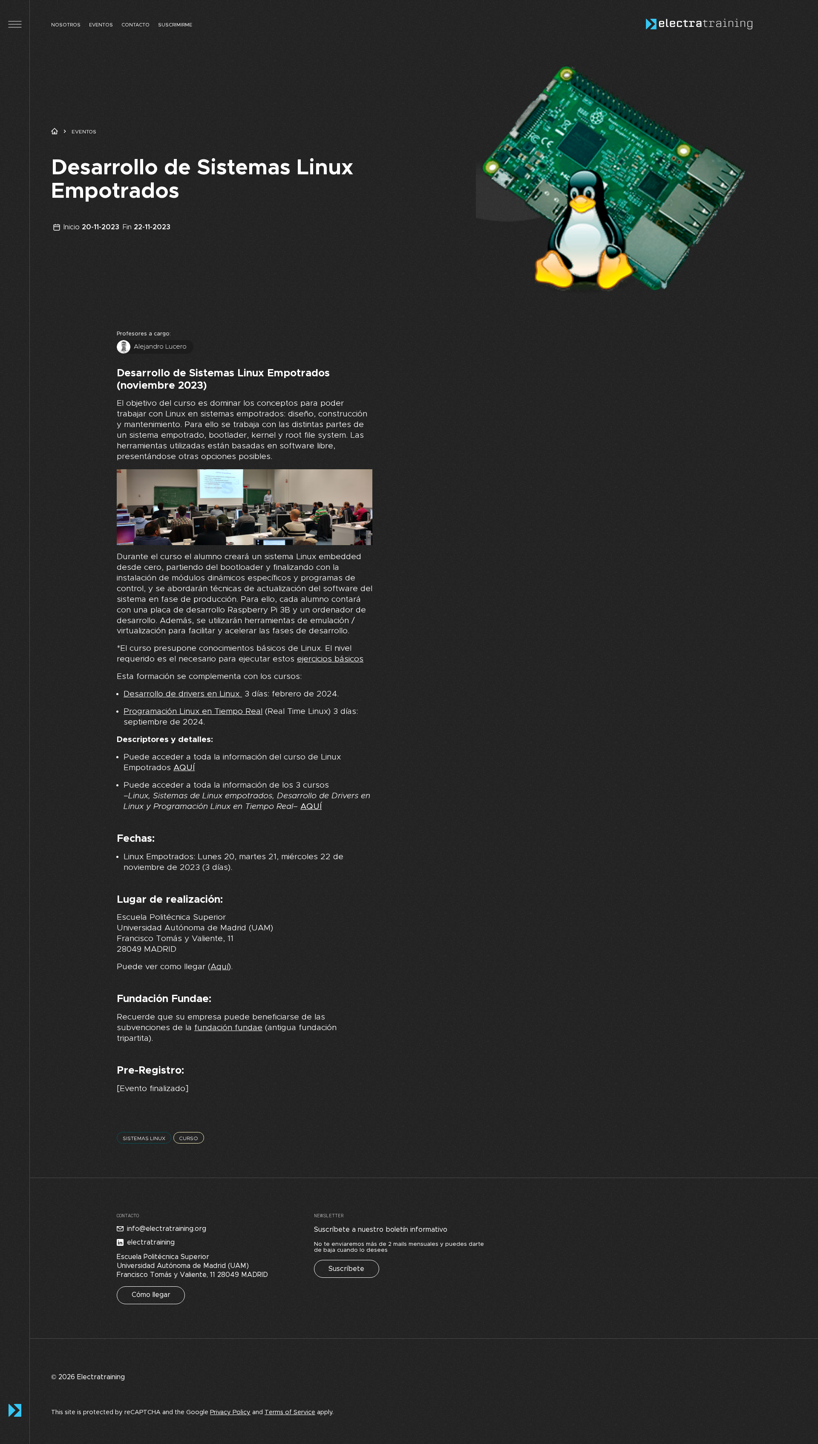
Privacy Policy (230, 1412)
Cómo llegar (151, 1294)
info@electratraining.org (166, 1228)
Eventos (101, 24)
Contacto (135, 24)
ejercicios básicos (330, 659)
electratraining (151, 1242)
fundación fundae (228, 1028)
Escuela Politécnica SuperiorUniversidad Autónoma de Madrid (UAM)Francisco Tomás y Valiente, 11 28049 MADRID (192, 1265)
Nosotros (66, 24)
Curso (188, 1138)
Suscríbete (346, 1268)
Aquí (219, 967)
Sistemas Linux (144, 1138)
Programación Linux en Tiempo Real (193, 712)
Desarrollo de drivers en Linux (183, 694)
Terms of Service (290, 1412)
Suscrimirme (175, 24)
